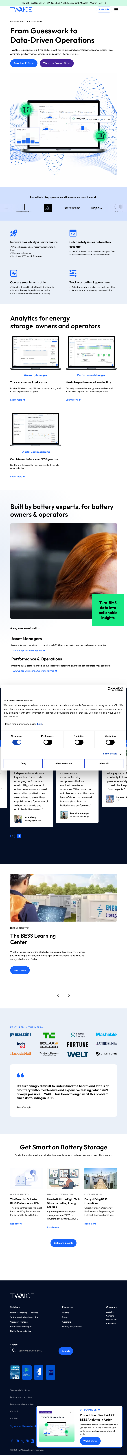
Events (65, 1317)
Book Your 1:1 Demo (23, 63)
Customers (111, 1323)
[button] (115, 9)
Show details (110, 753)
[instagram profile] (17, 1441)
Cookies (14, 1418)
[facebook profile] (12, 1441)
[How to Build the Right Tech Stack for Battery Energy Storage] (63, 1178)
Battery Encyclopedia (72, 1326)
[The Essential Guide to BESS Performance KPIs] (26, 1178)
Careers (110, 1315)
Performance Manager (21, 1326)
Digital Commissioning (20, 1331)
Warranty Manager (19, 1322)
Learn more (20, 969)
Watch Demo (90, 1440)
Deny (23, 763)
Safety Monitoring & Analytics (24, 1317)
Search (14, 1344)
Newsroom (111, 1319)
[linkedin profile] (27, 1441)
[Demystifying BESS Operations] (100, 1178)
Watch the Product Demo (56, 63)
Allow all (104, 763)
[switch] (48, 742)
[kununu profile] (32, 1441)
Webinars (66, 1322)
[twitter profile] (22, 1441)
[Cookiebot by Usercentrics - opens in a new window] (109, 689)
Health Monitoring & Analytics (24, 1312)
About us (110, 1312)
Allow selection (63, 763)
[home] (21, 9)
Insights (65, 1312)
